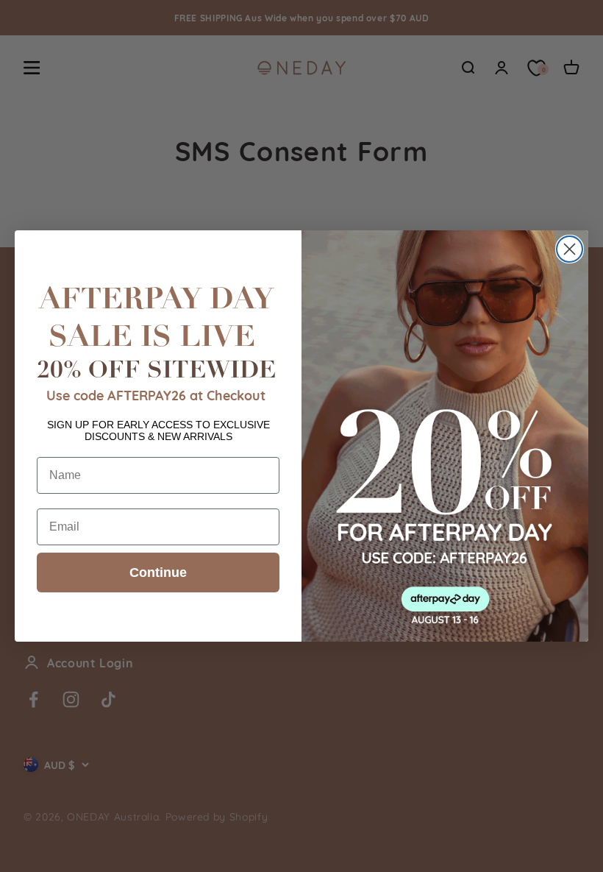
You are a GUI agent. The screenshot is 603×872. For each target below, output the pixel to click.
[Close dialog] (569, 249)
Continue (158, 572)
